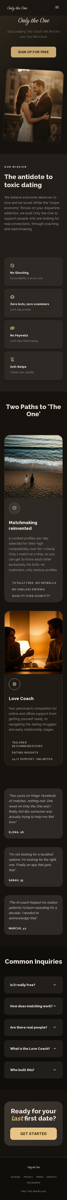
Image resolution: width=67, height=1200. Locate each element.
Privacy (28, 1177)
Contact (51, 1177)
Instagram (33, 1182)
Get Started (33, 1134)
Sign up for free (33, 52)
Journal (15, 1177)
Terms (40, 1177)
